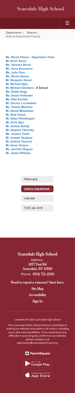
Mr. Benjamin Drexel (19, 80)
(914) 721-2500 (43, 274)
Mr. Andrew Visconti (19, 141)
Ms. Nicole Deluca (17, 76)
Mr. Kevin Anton (16, 61)
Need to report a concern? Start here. (37, 282)
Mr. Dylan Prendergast (20, 118)
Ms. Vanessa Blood (18, 65)
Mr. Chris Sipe (15, 122)
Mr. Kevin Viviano (17, 145)
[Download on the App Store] (37, 375)
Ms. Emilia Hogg (16, 91)
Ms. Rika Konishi (17, 99)
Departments (14, 32)
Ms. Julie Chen (15, 72)
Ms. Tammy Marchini (19, 107)
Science (31, 32)
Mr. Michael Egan (17, 84)
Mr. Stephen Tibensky (20, 130)
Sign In (37, 301)
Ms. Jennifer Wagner (19, 149)
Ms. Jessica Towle (18, 134)
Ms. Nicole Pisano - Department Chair (30, 57)
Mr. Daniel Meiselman (19, 111)
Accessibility (37, 294)
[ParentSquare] (37, 353)
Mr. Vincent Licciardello (21, 103)
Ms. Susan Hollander (19, 95)
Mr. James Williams (18, 153)
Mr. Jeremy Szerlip (17, 126)
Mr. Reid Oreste (16, 114)
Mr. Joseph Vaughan (19, 137)
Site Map (38, 288)
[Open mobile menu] (67, 23)
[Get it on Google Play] (37, 363)
